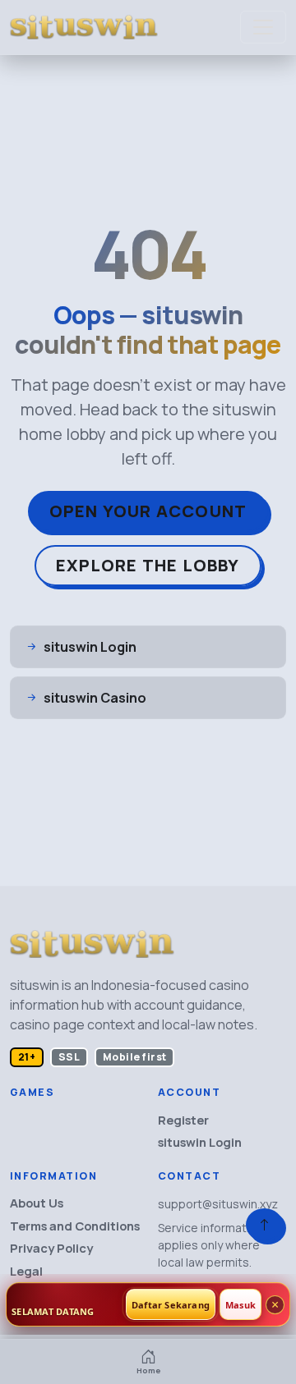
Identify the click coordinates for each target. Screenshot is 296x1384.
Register (183, 1120)
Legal (26, 1271)
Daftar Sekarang (171, 1305)
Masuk (240, 1305)
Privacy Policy (51, 1248)
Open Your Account (148, 511)
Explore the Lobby (147, 565)
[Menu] (263, 27)
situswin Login (200, 1142)
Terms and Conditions (75, 1226)
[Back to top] (264, 1224)
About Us (36, 1203)
